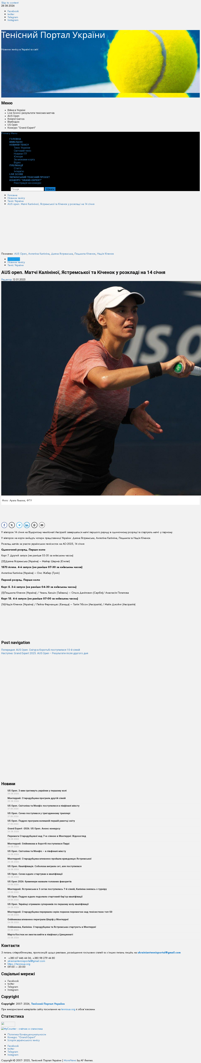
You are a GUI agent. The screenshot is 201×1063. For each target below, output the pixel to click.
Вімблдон (13, 121)
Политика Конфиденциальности (27, 1034)
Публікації (16, 165)
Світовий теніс (22, 150)
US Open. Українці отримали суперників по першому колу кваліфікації (48, 904)
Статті (17, 168)
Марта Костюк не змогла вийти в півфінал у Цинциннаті (40, 934)
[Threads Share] (34, 525)
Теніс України (22, 147)
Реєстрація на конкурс (27, 182)
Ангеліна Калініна (38, 254)
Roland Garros (16, 118)
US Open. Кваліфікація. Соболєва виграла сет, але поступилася (44, 866)
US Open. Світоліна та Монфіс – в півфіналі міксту (37, 851)
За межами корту (24, 159)
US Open (13, 124)
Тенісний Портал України (53, 34)
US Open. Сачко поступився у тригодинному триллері (39, 813)
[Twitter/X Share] (12, 525)
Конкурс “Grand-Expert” (22, 127)
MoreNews (70, 1060)
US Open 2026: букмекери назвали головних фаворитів (40, 881)
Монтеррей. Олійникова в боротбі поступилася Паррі (38, 843)
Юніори (18, 156)
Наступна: (44, 653)
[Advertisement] (95, 75)
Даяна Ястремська (62, 254)
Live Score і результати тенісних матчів (31, 112)
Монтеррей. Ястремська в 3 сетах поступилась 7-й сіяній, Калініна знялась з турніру (57, 889)
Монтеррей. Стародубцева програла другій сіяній (37, 798)
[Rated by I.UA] (8, 1026)
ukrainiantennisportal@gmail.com (26, 961)
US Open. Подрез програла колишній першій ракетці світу (41, 820)
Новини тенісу (19, 144)
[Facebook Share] (4, 525)
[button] (9, 133)
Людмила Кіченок (84, 254)
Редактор (7, 279)
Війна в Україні (16, 110)
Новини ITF (20, 153)
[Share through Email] (42, 525)
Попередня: (40, 649)
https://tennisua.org (19, 964)
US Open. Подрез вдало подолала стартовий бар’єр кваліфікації (45, 896)
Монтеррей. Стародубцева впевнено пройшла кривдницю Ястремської (49, 858)
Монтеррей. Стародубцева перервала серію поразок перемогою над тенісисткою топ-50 (60, 911)
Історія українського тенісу (24, 1040)
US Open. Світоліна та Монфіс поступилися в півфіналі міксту (43, 805)
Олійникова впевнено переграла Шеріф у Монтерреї (38, 919)
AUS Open (13, 115)
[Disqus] (100, 694)
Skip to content (9, 3)
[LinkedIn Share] (27, 525)
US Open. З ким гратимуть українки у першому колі (37, 790)
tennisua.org (68, 1009)
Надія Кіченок (105, 254)
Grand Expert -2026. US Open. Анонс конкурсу (34, 828)
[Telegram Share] (19, 525)
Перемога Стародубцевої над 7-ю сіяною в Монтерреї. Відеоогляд (47, 836)
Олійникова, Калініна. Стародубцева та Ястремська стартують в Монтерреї (52, 927)
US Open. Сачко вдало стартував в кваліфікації (35, 874)
